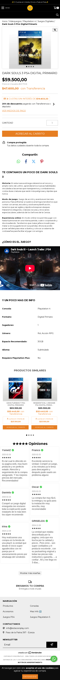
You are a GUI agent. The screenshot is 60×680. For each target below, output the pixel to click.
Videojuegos (15, 21)
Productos (8, 606)
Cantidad (7, 123)
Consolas (34, 606)
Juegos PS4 (9, 617)
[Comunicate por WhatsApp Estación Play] (54, 659)
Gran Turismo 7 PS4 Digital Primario (15, 404)
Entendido (30, 677)
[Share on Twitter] (33, 161)
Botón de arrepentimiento (30, 662)
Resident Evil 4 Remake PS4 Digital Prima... (44, 404)
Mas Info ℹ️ (35, 611)
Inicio (4, 21)
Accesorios (8, 611)
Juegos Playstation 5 (40, 617)
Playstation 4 (29, 21)
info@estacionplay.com (17, 628)
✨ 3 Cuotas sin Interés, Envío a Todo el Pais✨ (30, 2)
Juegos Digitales (46, 21)
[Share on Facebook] (26, 161)
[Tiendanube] (30, 653)
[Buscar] (57, 15)
